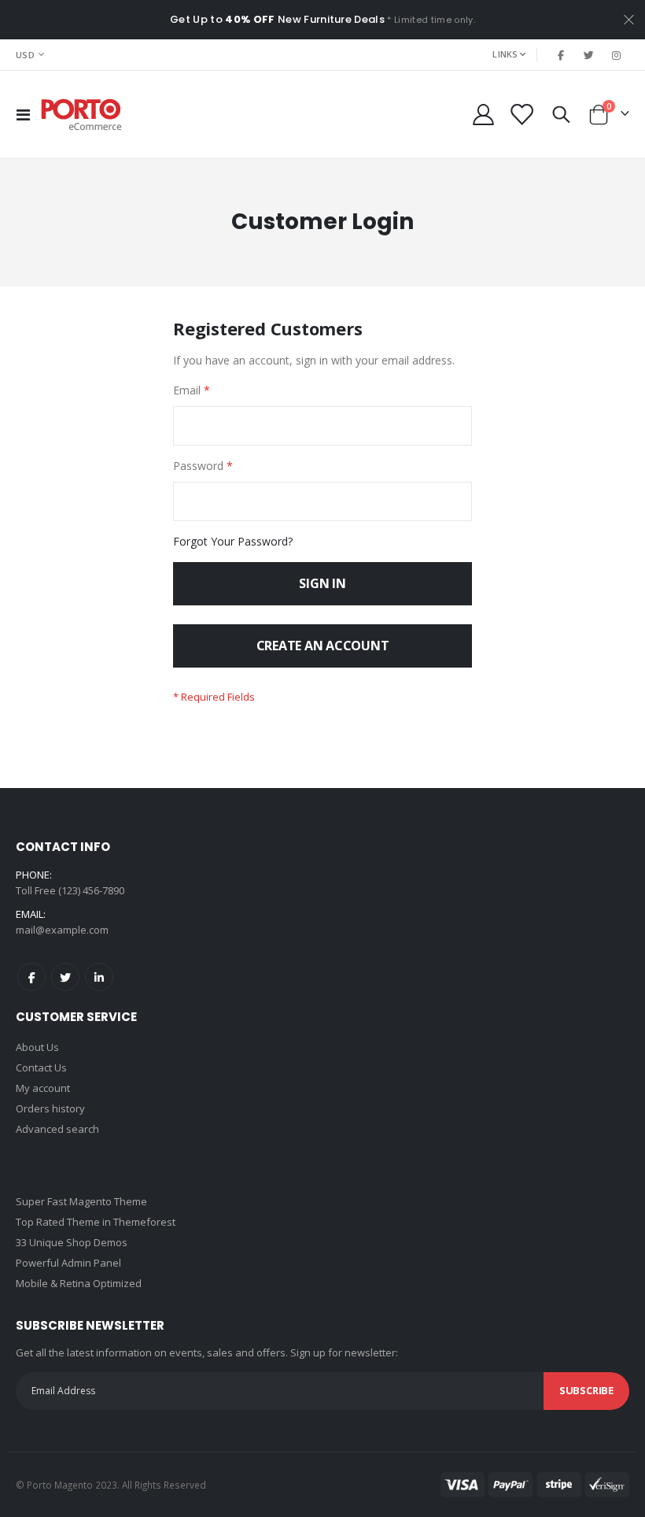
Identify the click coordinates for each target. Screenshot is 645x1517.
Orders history (50, 1108)
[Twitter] (589, 55)
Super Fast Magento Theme (81, 1201)
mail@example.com (62, 930)
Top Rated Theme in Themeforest (95, 1222)
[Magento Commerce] (82, 114)
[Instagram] (616, 55)
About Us (37, 1047)
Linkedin (99, 977)
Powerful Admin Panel (68, 1263)
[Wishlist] (521, 114)
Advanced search (57, 1129)
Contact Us (41, 1067)
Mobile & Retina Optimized (79, 1283)
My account (43, 1088)
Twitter (65, 977)
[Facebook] (561, 55)
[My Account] (483, 114)
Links (505, 54)
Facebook (31, 977)
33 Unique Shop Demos (71, 1242)
